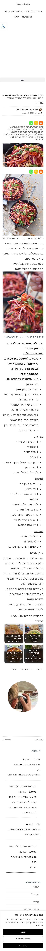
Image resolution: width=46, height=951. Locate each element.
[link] (3, 26)
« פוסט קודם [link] (39, 740)
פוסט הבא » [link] (7, 740)
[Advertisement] (23, 53)
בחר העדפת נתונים (23, 939)
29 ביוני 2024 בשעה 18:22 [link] (22, 797)
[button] (22, 80)
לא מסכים (23, 945)
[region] (23, 931)
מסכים (23, 932)
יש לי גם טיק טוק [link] (27, 389)
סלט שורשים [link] (27, 670)
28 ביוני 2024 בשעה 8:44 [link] (27, 764)
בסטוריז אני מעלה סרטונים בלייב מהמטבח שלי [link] (23, 368)
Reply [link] (27, 759)
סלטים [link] (14, 670)
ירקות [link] (39, 670)
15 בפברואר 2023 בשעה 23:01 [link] (24, 829)
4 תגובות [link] (25, 113)
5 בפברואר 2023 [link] (36, 113)
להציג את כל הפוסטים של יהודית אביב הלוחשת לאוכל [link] (24, 717)
